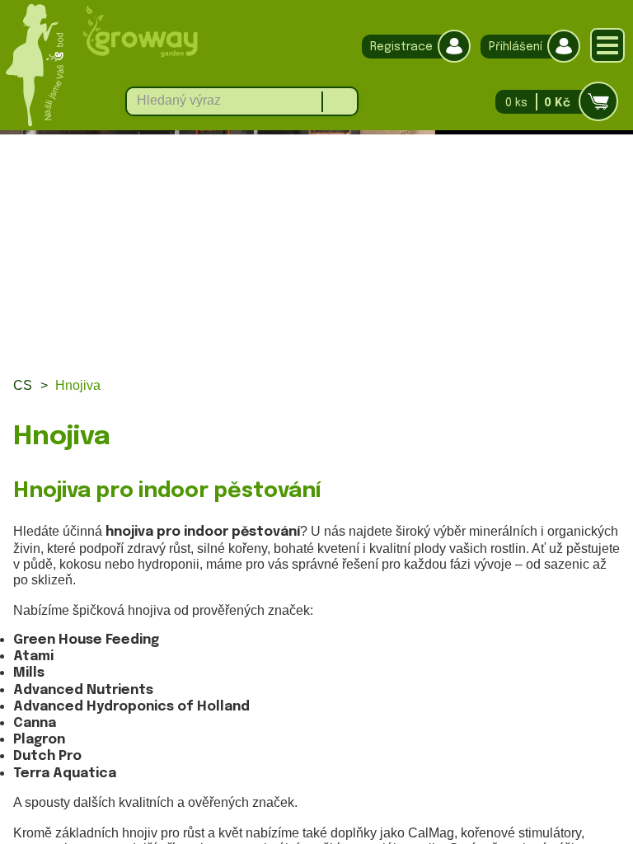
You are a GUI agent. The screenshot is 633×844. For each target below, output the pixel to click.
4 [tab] (228, 343)
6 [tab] (298, 343)
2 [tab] (157, 343)
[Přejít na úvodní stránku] (139, 54)
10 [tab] (440, 343)
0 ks (537, 103)
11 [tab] (476, 343)
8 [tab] (369, 343)
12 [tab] (511, 343)
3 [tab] (192, 343)
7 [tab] (334, 343)
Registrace (401, 47)
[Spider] (316, 225)
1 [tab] (121, 343)
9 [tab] (405, 343)
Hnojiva (78, 385)
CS (22, 385)
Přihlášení (515, 47)
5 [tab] (263, 343)
